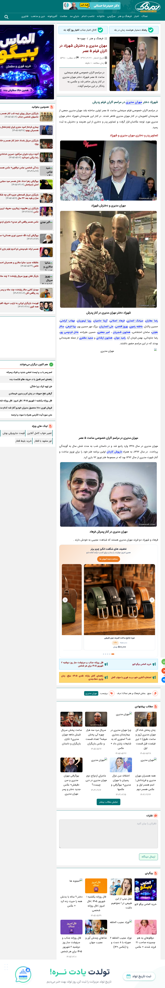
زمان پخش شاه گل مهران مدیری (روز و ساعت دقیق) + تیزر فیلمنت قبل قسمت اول (146, 739)
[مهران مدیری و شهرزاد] (108, 494)
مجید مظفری (86, 338)
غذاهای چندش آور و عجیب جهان (96, 940)
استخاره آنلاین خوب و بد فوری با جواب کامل (131, 677)
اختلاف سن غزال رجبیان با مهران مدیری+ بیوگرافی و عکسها (121, 782)
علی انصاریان (106, 326)
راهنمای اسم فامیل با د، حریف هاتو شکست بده (31, 379)
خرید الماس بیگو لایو (141, 664)
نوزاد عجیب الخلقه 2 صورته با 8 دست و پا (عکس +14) (121, 942)
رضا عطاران (152, 321)
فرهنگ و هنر (124, 16)
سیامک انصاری (135, 321)
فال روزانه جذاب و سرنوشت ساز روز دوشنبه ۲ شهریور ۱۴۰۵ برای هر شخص (82, 664)
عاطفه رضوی (136, 326)
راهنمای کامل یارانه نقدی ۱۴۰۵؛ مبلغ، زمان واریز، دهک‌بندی (82, 677)
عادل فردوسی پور (69, 332)
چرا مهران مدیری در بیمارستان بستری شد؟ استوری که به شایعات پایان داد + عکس (121, 739)
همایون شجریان (121, 332)
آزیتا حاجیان (100, 321)
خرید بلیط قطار (24, 441)
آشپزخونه (52, 16)
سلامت (63, 16)
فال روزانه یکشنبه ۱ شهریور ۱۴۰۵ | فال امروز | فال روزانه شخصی (96, 903)
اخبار (136, 16)
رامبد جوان (120, 338)
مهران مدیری (134, 102)
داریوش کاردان (114, 452)
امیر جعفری (103, 332)
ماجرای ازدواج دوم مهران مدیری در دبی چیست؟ (96, 780)
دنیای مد (74, 16)
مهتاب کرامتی (67, 321)
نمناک (144, 16)
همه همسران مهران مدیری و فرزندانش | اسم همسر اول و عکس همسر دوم (145, 782)
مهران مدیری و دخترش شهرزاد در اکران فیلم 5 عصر (83, 48)
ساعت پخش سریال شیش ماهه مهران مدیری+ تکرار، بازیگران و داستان (71, 737)
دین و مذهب (38, 16)
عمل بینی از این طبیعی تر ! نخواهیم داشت (121, 903)
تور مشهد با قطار (43, 441)
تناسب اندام (88, 16)
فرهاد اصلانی (117, 321)
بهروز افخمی (121, 326)
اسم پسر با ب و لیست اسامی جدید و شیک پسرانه (29, 372)
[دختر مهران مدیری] (108, 259)
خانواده (101, 16)
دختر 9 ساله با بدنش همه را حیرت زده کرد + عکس (71, 901)
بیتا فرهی (71, 326)
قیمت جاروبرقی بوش (13, 433)
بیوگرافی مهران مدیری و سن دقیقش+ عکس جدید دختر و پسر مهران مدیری (71, 785)
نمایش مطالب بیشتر (108, 802)
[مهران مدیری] (108, 171)
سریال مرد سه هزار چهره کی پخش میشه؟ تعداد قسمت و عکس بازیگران (96, 737)
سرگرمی (111, 16)
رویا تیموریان (84, 321)
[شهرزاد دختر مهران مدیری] (108, 390)
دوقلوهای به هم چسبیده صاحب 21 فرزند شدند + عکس (145, 942)
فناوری (24, 16)
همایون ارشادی (104, 338)
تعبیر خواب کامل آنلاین (39, 433)
